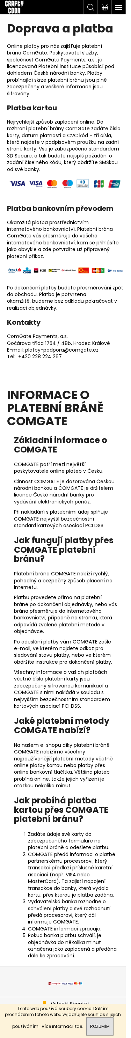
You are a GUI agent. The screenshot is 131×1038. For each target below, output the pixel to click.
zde (78, 1026)
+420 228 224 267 (40, 356)
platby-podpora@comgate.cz (62, 349)
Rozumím (100, 1026)
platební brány (46, 128)
